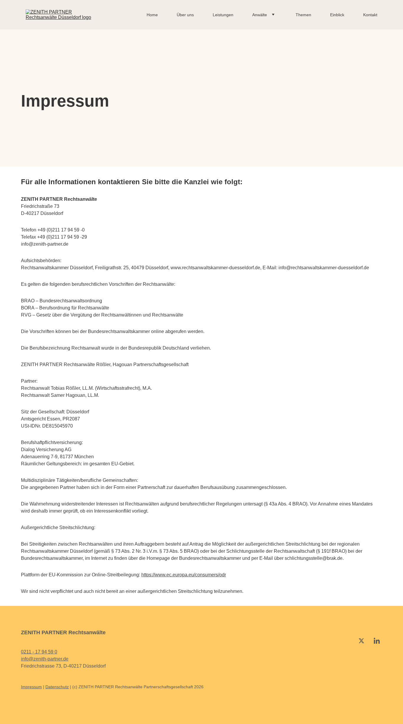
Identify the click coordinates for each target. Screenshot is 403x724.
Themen (303, 14)
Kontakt (370, 14)
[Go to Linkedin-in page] (377, 641)
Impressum (31, 686)
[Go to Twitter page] (361, 641)
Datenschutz (57, 686)
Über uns (185, 14)
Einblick (337, 14)
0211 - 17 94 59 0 (39, 651)
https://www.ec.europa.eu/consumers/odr (183, 574)
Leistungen (223, 14)
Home (152, 14)
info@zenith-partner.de (44, 658)
